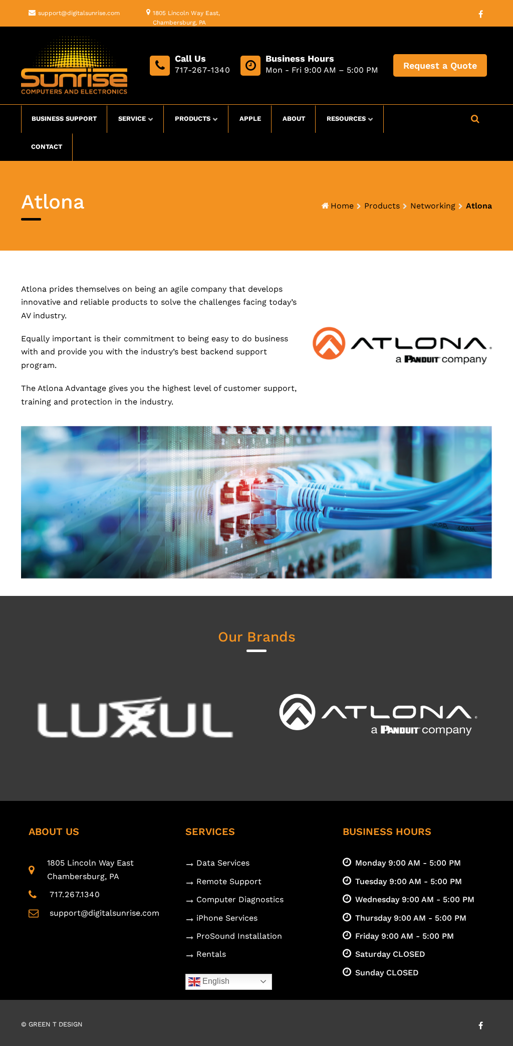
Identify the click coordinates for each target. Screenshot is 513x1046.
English (214, 981)
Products (192, 118)
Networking (432, 206)
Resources (346, 118)
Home (342, 206)
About (294, 118)
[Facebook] (480, 14)
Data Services (222, 863)
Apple (250, 118)
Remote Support (229, 881)
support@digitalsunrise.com (79, 13)
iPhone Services (227, 918)
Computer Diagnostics (240, 899)
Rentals (211, 954)
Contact (46, 146)
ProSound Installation (239, 936)
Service (132, 118)
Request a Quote (440, 65)
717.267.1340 (75, 894)
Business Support (64, 118)
